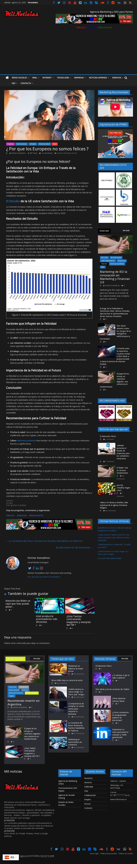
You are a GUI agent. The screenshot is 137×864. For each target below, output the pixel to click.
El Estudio (13, 201)
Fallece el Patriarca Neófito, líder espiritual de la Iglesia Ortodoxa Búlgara (114, 505)
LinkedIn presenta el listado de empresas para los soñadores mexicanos (123, 452)
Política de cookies (126, 853)
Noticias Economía (16, 693)
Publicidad (88, 786)
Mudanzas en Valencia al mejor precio (75, 668)
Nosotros (88, 778)
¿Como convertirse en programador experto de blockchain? (120, 716)
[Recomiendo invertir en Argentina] (24, 664)
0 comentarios (47, 153)
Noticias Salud (44, 144)
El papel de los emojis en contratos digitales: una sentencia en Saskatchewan (32, 733)
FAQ (86, 791)
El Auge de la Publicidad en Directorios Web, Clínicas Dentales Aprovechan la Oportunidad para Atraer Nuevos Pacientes (115, 312)
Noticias (25, 690)
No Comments (110, 511)
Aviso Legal (94, 853)
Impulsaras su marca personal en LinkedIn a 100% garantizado (120, 733)
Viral (34, 77)
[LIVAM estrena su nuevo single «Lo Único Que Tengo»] (59, 688)
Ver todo (126, 230)
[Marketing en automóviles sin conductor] (59, 738)
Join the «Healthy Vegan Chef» (123, 488)
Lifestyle (33, 144)
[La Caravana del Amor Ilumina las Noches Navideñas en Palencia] (59, 721)
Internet (47, 77)
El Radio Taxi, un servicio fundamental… (123, 470)
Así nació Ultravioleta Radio (110, 558)
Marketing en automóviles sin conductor (75, 742)
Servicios (116, 77)
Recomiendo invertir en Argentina (23, 702)
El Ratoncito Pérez (108, 436)
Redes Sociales (19, 77)
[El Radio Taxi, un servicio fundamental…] (107, 466)
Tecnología (63, 77)
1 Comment (109, 439)
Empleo (87, 799)
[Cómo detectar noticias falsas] (102, 697)
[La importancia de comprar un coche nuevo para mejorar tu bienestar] (59, 702)
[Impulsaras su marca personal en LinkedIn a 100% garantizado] (102, 728)
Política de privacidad (108, 853)
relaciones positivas (26, 440)
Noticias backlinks (117, 264)
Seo (13, 83)
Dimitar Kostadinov (18, 153)
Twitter (11, 696)
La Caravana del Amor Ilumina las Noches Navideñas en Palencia (43, 540)
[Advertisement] (68, 54)
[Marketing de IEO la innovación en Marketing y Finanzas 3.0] (115, 236)
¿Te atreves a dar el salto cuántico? (120, 676)
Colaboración (90, 795)
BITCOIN (104, 257)
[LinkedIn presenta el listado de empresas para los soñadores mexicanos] (107, 444)
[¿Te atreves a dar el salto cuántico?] (102, 674)
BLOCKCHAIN (116, 257)
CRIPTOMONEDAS (108, 261)
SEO (102, 267)
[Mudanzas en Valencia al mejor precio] (59, 664)
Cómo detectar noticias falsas (118, 699)
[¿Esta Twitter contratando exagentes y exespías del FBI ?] (80, 599)
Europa (59, 153)
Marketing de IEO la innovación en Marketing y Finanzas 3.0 (115, 277)
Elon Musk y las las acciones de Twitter (112, 689)
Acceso (87, 803)
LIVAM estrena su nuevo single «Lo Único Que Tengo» (76, 692)
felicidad (66, 153)
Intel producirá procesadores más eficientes (46, 619)
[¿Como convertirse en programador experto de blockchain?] (102, 711)
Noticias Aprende (98, 77)
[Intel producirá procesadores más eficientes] (49, 599)
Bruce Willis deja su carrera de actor (67, 680)
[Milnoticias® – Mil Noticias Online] (7, 78)
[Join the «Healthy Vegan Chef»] (107, 484)
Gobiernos (24, 687)
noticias (74, 153)
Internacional (21, 144)
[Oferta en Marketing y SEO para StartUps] (49, 524)
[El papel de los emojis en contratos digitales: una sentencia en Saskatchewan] (106, 372)
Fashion (10, 144)
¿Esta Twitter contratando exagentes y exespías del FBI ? (78, 621)
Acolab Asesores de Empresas (74, 547)
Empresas (79, 77)
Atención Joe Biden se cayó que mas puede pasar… (17, 603)
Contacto (26, 83)
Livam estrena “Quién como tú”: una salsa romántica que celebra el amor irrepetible (114, 537)
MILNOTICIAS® (47, 856)
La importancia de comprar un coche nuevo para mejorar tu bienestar (76, 708)
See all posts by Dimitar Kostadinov (44, 576)
